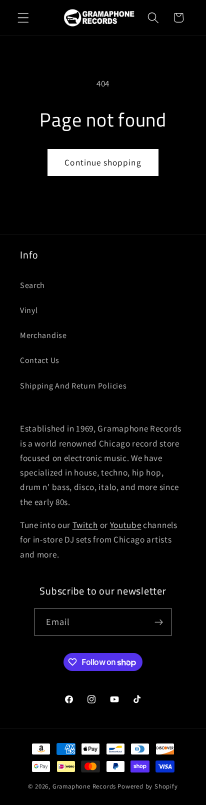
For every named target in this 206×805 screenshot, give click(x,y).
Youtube (126, 524)
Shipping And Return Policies (73, 385)
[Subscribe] (159, 622)
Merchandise (43, 335)
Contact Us (40, 360)
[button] (23, 17)
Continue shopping (103, 162)
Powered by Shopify (148, 786)
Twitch (85, 524)
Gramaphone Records (84, 786)
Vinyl (29, 310)
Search (32, 285)
